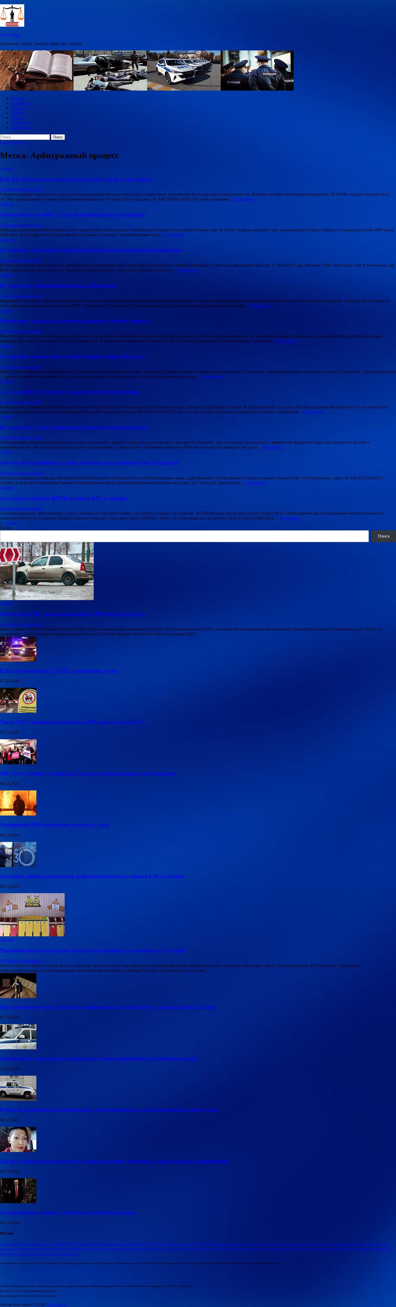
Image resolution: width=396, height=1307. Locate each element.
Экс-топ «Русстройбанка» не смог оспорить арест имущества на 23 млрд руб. (90, 462)
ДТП (253, 1244)
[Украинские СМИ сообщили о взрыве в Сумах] (18, 814)
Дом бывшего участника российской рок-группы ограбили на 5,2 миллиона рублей (98, 1058)
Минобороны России (371, 1244)
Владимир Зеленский (114, 1244)
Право (16, 117)
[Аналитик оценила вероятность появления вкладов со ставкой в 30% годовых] (18, 865)
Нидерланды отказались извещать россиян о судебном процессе (75, 321)
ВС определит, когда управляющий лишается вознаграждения (73, 427)
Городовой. (10, 34)
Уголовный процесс (327, 1249)
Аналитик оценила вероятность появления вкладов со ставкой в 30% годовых (92, 876)
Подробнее (244, 199)
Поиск (6, 527)
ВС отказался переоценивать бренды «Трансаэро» (59, 285)
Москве (18, 1249)
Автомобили (9, 1244)
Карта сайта (22, 127)
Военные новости (182, 1244)
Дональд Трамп (269, 1244)
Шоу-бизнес (9, 1254)
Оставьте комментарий (21, 189)
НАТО (75, 1249)
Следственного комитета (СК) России (283, 1249)
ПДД (144, 1249)
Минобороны (344, 1244)
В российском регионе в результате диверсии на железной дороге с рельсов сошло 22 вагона (108, 1007)
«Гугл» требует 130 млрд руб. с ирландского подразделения (69, 391)
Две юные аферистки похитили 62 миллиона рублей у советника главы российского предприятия (115, 1161)
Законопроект (292, 1244)
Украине (363, 1249)
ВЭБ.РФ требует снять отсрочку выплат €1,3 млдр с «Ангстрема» (77, 179)
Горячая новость (222, 1244)
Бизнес (83, 1244)
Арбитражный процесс (37, 1244)
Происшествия (187, 1249)
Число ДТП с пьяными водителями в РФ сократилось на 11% (72, 722)
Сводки (18, 98)
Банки (72, 1244)
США (220, 1249)
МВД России (322, 1244)
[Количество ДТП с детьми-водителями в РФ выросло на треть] (47, 598)
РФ (201, 1249)
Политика (20, 122)
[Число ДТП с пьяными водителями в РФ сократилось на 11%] (18, 711)
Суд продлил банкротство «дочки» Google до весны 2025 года (72, 356)
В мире (163, 1244)
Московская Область (54, 1249)
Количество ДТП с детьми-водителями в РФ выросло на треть (72, 614)
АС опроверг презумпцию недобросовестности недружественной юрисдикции (90, 250)
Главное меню (13, 142)
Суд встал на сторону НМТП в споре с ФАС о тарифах (64, 498)
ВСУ (93, 1244)
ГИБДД (18, 113)
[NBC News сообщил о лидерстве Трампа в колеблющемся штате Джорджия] (18, 763)
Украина (349, 1249)
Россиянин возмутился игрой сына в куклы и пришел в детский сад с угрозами (93, 950)
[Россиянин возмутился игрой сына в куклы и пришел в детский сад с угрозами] (32, 935)
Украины (377, 1249)
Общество (132, 1249)
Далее (11, 523)
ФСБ (388, 1249)
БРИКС (61, 1244)
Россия (210, 1249)
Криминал (20, 103)
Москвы (31, 1249)
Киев (308, 1244)
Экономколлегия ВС (34, 1254)
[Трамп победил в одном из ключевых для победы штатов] (18, 1201)
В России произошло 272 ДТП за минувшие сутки (58, 670)
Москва (6, 1249)
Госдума (242, 1244)
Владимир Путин (144, 1244)
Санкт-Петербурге (239, 1249)
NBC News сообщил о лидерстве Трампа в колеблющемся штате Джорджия (88, 773)
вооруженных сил (64, 1254)
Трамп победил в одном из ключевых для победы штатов (67, 1212)
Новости (87, 1249)
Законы (17, 108)
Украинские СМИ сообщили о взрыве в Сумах (55, 824)
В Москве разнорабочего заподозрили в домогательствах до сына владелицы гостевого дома (109, 1109)
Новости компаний (109, 1249)
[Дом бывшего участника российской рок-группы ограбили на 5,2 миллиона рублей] (18, 1047)
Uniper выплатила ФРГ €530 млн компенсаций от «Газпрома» (73, 214)
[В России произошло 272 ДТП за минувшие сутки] (18, 660)
